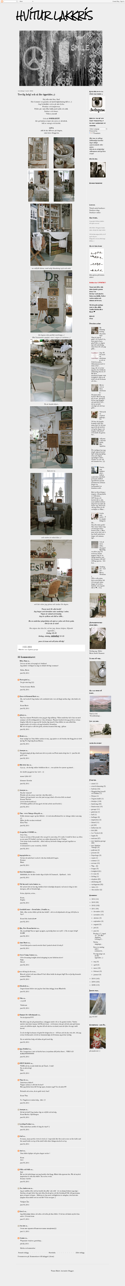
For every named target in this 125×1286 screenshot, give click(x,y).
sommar (94, 861)
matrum (94, 838)
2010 (94, 979)
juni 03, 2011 (24, 979)
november (97, 915)
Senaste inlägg (23, 1253)
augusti (96, 924)
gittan (22, 715)
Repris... (102, 467)
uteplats (94, 879)
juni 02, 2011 (24, 673)
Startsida (52, 1253)
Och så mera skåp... (101, 544)
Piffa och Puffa (25, 1169)
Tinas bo (23, 1080)
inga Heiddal (24, 1049)
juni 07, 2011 (24, 1219)
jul (92, 825)
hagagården (24, 855)
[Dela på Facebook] (29, 647)
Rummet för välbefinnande (29, 1015)
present (94, 853)
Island (93, 822)
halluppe (94, 817)
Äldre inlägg (80, 1253)
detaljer (94, 801)
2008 (94, 985)
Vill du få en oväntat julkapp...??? (102, 415)
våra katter (95, 890)
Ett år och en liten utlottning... (102, 389)
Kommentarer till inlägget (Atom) (42, 1256)
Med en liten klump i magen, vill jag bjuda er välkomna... (98, 494)
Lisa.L (22, 1211)
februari (97, 971)
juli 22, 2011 (24, 1244)
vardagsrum (95, 884)
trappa (93, 869)
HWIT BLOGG (25, 1063)
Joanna (22, 1238)
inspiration (95, 820)
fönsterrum (95, 806)
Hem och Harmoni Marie (28, 696)
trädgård (94, 871)
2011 (94, 909)
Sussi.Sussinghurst (26, 872)
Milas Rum (23, 661)
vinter (93, 887)
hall (92, 814)
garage (93, 809)
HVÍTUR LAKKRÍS (54, 15)
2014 (94, 899)
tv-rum (93, 874)
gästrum (94, 812)
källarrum (94, 828)
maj (95, 962)
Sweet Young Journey (27, 955)
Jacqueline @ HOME (27, 832)
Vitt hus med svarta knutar (29, 884)
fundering (94, 804)
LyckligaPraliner (26, 1124)
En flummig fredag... (102, 329)
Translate (96, 133)
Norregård (23, 680)
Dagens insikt (96, 799)
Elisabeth (23, 986)
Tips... (93, 866)
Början (93, 796)
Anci (21, 1151)
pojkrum (94, 850)
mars (95, 968)
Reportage (95, 855)
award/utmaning (97, 786)
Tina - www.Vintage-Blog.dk (30, 813)
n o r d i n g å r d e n (26, 972)
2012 (94, 905)
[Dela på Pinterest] (31, 647)
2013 (94, 902)
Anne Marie (24, 943)
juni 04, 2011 (24, 1144)
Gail (21, 1136)
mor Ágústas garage (31, 649)
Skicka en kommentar (27, 1248)
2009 (94, 982)
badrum (94, 789)
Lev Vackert (95, 833)
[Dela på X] (27, 647)
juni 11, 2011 (24, 1231)
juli (95, 928)
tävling (93, 876)
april (95, 965)
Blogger (71, 1271)
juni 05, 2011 (24, 1163)
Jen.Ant (22, 1226)
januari (96, 975)
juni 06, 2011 (24, 1205)
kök (92, 830)
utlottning (95, 882)
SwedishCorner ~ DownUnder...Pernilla (33, 909)
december (97, 911)
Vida (21, 998)
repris (93, 858)
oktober (96, 918)
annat (93, 784)
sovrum (93, 863)
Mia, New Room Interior (28, 928)
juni (95, 931)
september (97, 921)
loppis (93, 836)
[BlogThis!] (25, 647)
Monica (22, 736)
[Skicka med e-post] (24, 647)
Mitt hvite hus (24, 765)
